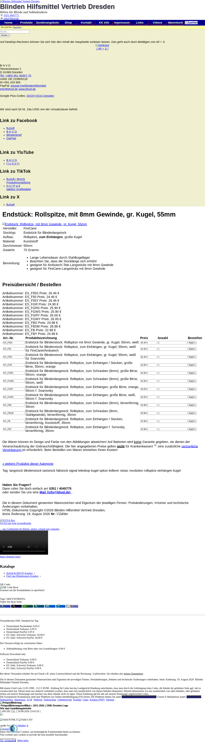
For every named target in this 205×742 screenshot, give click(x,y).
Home (8, 22)
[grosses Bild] (44, 224)
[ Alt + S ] (102, 48)
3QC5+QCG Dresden (40, 95)
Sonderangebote (47, 22)
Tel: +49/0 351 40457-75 (15, 75)
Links (140, 22)
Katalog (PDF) (97, 699)
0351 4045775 (11, 15)
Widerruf (37, 699)
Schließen (21, 725)
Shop (68, 22)
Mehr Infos (23, 740)
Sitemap (110, 699)
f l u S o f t (12, 163)
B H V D (11, 131)
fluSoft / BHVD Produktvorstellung (18, 181)
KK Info (104, 22)
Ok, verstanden (7, 740)
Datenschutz (50, 699)
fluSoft (10, 128)
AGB (29, 699)
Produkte (26, 22)
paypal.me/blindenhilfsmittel (28, 85)
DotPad (11, 138)
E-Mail (74, 606)
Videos (157, 22)
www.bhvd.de (27, 89)
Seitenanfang (6, 699)
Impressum (122, 22)
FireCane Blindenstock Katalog (22, 576)
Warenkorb (175, 22)
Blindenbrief (14, 135)
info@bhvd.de (11, 18)
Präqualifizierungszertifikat (22, 705)
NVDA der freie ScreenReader (15, 523)
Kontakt (86, 22)
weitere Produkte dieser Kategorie (27, 463)
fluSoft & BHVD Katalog (19, 573)
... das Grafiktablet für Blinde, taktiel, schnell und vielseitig (29, 529)
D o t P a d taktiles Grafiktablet (18, 187)
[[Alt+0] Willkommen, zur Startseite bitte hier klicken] (20, 1)
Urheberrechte (64, 699)
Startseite (17, 27)
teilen (8, 606)
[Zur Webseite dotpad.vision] (24, 553)
